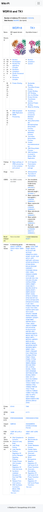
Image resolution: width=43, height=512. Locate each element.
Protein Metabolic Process (33, 446)
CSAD (28, 286)
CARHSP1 (29, 268)
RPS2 (32, 367)
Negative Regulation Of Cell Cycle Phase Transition (33, 482)
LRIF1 (33, 331)
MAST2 (34, 333)
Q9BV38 (13, 424)
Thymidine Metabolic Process (31, 132)
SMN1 (22, 248)
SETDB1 (35, 373)
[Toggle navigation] (39, 3)
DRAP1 (28, 294)
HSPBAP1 (29, 318)
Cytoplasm (15, 71)
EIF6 (37, 300)
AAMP (28, 248)
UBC (36, 393)
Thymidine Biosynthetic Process (32, 138)
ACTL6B (33, 250)
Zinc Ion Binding (33, 95)
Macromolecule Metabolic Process (32, 441)
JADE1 (32, 323)
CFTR (28, 276)
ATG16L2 (36, 260)
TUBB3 (28, 393)
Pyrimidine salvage (31, 167)
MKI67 (28, 337)
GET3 (28, 312)
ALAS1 (33, 256)
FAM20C (28, 306)
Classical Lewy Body (17, 442)
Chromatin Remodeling (31, 470)
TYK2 (33, 393)
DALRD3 (28, 288)
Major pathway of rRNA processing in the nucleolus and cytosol (17, 165)
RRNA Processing (16, 116)
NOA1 (17, 248)
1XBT (32, 432)
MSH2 (34, 343)
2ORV (36, 432)
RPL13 (28, 367)
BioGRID (16, 20)
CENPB (34, 274)
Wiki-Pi (5, 3)
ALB (37, 256)
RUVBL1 (28, 369)
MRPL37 (28, 343)
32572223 (31, 187)
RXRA (34, 369)
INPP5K (28, 321)
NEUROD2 (29, 345)
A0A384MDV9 (30, 424)
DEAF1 (33, 290)
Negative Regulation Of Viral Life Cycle (17, 467)
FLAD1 (28, 308)
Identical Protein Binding (33, 104)
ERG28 (28, 302)
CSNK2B (18, 246)
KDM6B (34, 325)
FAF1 (32, 304)
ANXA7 (12, 246)
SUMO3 (28, 381)
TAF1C (33, 381)
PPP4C (34, 355)
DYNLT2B (29, 298)
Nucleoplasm (16, 61)
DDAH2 (28, 290)
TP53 (34, 385)
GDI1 (37, 310)
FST (32, 308)
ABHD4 (32, 248)
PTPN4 (33, 359)
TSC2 (27, 389)
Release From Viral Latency (16, 482)
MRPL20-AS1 (30, 341)
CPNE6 (33, 282)
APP (32, 258)
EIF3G (28, 300)
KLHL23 (28, 329)
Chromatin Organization (32, 454)
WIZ (37, 399)
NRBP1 (28, 349)
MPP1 (32, 337)
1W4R (28, 432)
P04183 (28, 428)
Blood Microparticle (32, 458)
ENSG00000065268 (16, 418)
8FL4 (12, 434)
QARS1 (33, 361)
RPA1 (34, 365)
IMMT (32, 320)
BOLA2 (28, 266)
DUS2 (33, 294)
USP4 (28, 397)
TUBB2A (34, 391)
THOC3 (28, 383)
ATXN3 (28, 264)
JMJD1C (28, 325)
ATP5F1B (29, 262)
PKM (31, 353)
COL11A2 (35, 278)
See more (13, 493)
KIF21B (28, 327)
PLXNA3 (28, 355)
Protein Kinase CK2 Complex (17, 462)
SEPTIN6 (29, 373)
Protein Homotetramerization (33, 144)
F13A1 (28, 304)
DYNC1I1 (29, 296)
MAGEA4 (29, 333)
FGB (37, 306)
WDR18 (17, 28)
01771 (28, 412)
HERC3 (28, 316)
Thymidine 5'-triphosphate (32, 175)
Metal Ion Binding (33, 107)
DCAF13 (34, 288)
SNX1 (28, 377)
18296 (12, 412)
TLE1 (37, 383)
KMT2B (28, 331)
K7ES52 (34, 426)
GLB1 (32, 312)
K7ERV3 (28, 426)
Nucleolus (15, 69)
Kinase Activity (32, 97)
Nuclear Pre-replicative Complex (16, 65)
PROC (33, 357)
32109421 (31, 193)
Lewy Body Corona (15, 446)
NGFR (35, 345)
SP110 (32, 377)
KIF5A (33, 327)
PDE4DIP (34, 351)
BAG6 (33, 264)
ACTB (28, 250)
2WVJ (28, 434)
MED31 (28, 335)
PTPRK (28, 361)
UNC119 (28, 395)
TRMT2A (34, 387)
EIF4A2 (32, 300)
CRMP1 (32, 284)
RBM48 (33, 363)
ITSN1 (28, 323)
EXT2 (33, 302)
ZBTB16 (28, 401)
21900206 (30, 18)
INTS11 (33, 321)
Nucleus (15, 59)
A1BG (32, 246)
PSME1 (28, 359)
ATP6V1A (35, 262)
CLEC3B (28, 278)
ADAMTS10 (29, 254)
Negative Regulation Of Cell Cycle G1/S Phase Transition (33, 464)
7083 (27, 406)
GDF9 (33, 310)
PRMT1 (28, 357)
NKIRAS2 (29, 347)
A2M (36, 246)
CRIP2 (28, 284)
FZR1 (35, 308)
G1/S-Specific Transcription (32, 163)
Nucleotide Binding (31, 84)
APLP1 (28, 258)
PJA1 (27, 353)
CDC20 (35, 270)
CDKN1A (29, 274)
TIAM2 (33, 383)
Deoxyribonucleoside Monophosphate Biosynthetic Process (33, 125)
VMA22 (32, 397)
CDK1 (28, 272)
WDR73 (33, 399)
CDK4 (32, 272)
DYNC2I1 (35, 296)
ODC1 (33, 349)
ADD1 (35, 254)
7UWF (12, 432)
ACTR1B (28, 252)
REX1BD (29, 365)
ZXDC (28, 402)
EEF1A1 (35, 298)
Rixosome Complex (15, 78)
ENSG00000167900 (32, 418)
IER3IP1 (35, 318)
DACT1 (32, 286)
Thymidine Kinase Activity (33, 88)
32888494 (31, 201)
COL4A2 (28, 280)
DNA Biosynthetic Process (33, 149)
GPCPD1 (29, 314)
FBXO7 (12, 248)
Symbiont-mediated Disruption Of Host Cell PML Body (17, 475)
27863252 (31, 199)
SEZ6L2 (28, 375)
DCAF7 (28, 239)
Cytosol (30, 63)
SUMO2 (34, 379)
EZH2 (37, 302)
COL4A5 (34, 280)
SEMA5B (33, 371)
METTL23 (34, 335)
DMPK (28, 292)
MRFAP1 (35, 339)
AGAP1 (28, 256)
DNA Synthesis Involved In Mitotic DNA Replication (33, 155)
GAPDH (28, 310)
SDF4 (27, 371)
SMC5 (33, 375)
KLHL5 (33, 329)
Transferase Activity (31, 100)
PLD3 (35, 353)
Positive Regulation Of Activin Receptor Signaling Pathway (17, 455)
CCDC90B (29, 270)
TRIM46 (28, 387)
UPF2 (33, 395)
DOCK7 (32, 292)
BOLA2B (33, 266)
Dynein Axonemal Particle (18, 74)
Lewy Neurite (16, 449)
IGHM (28, 320)
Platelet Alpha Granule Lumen (32, 450)
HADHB (34, 314)
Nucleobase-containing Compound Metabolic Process (32, 115)
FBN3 (33, 306)
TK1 (32, 28)
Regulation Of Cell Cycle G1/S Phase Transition (33, 475)
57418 (12, 406)
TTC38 (32, 389)
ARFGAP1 (29, 260)
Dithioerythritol (32, 172)
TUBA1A (28, 391)
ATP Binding (32, 93)
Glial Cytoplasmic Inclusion (18, 438)
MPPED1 (29, 339)
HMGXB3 (34, 316)
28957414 (31, 231)
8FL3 (20, 432)
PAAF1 (28, 351)
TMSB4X (29, 385)
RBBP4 (28, 363)
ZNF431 (34, 401)
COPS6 (28, 282)
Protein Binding (17, 83)
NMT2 (34, 347)
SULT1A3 (29, 379)
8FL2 (16, 432)
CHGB (32, 276)
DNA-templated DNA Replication (17, 112)
